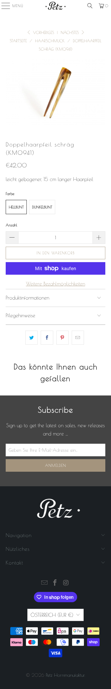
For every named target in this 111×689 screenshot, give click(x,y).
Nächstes (70, 32)
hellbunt (16, 207)
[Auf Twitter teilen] (31, 338)
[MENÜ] (3, 5)
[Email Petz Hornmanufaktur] (44, 583)
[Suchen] (90, 5)
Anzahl (11, 225)
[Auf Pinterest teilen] (62, 338)
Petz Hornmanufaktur (65, 675)
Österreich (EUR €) (51, 615)
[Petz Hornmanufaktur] (55, 5)
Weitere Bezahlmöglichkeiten (55, 284)
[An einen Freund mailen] (78, 338)
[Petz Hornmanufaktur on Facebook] (55, 583)
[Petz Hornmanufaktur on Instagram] (66, 583)
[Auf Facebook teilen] (47, 338)
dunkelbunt (42, 207)
